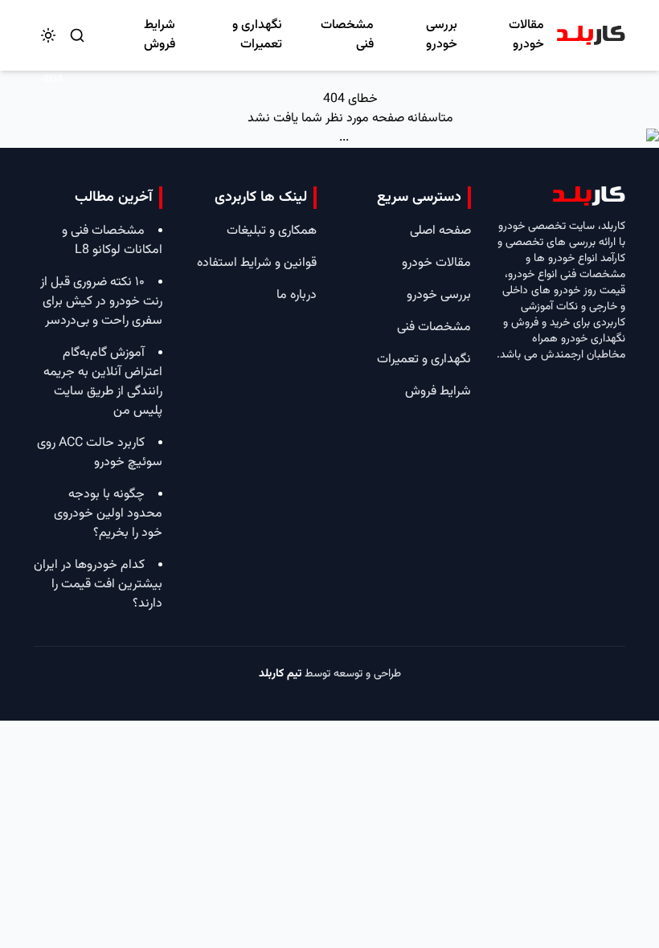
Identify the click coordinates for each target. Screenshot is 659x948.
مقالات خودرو (526, 35)
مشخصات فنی (347, 35)
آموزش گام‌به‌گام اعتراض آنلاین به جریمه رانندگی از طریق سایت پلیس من (102, 382)
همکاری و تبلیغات (272, 231)
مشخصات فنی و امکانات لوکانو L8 (112, 240)
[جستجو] (77, 35)
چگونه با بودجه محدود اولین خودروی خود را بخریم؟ (108, 513)
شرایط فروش (159, 35)
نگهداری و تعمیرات (257, 35)
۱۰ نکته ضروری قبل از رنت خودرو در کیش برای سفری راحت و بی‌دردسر (101, 301)
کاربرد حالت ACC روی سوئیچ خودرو (99, 452)
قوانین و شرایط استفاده (257, 263)
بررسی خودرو (441, 35)
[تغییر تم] (48, 35)
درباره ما (296, 295)
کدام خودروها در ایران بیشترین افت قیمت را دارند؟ (98, 584)
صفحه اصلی (440, 231)
